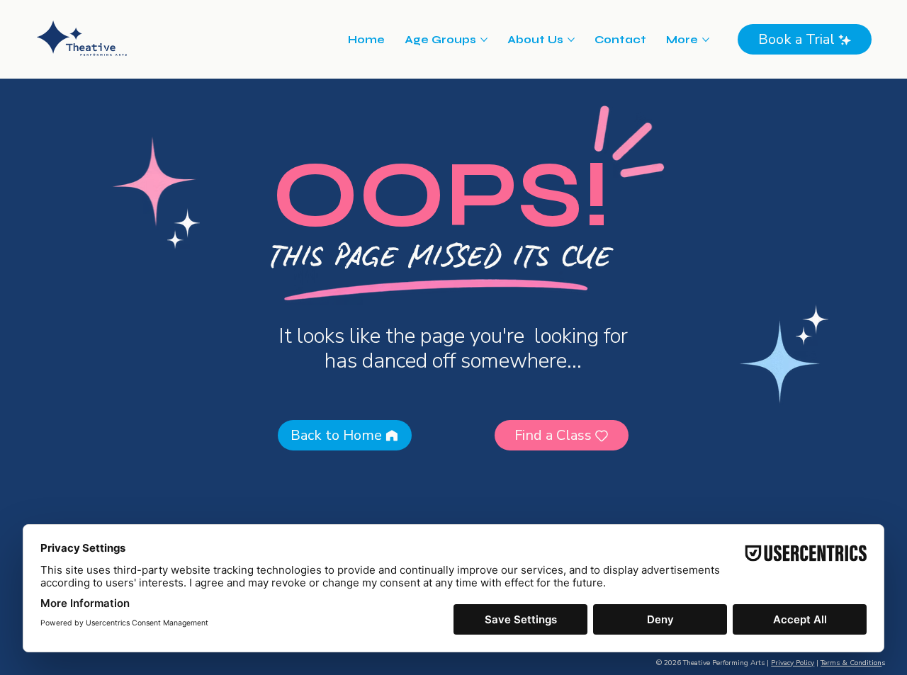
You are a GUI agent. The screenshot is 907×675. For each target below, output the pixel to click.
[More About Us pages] (571, 39)
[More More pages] (705, 39)
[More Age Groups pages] (484, 39)
